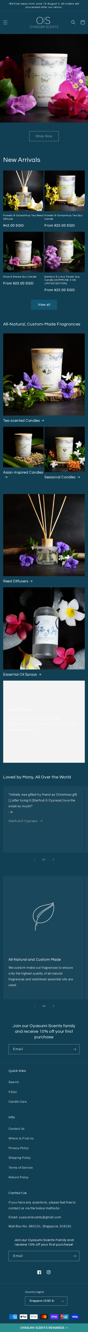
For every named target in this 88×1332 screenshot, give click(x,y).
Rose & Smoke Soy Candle (20, 276)
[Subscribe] (74, 1049)
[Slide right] (53, 859)
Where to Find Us (21, 1138)
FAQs (13, 1092)
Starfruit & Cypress (23, 821)
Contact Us (17, 1128)
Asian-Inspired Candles (23, 472)
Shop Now (44, 136)
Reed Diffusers (15, 581)
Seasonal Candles (60, 477)
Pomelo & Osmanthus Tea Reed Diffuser (23, 217)
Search (14, 1082)
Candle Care (18, 1101)
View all (44, 304)
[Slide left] (34, 859)
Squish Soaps (19, 710)
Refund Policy (19, 1177)
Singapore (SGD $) (41, 1300)
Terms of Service (21, 1167)
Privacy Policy (19, 1148)
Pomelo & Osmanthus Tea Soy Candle (63, 217)
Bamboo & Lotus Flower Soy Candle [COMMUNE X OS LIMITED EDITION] (62, 280)
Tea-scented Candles (21, 421)
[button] (44, 1327)
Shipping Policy (20, 1157)
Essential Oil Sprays (20, 675)
